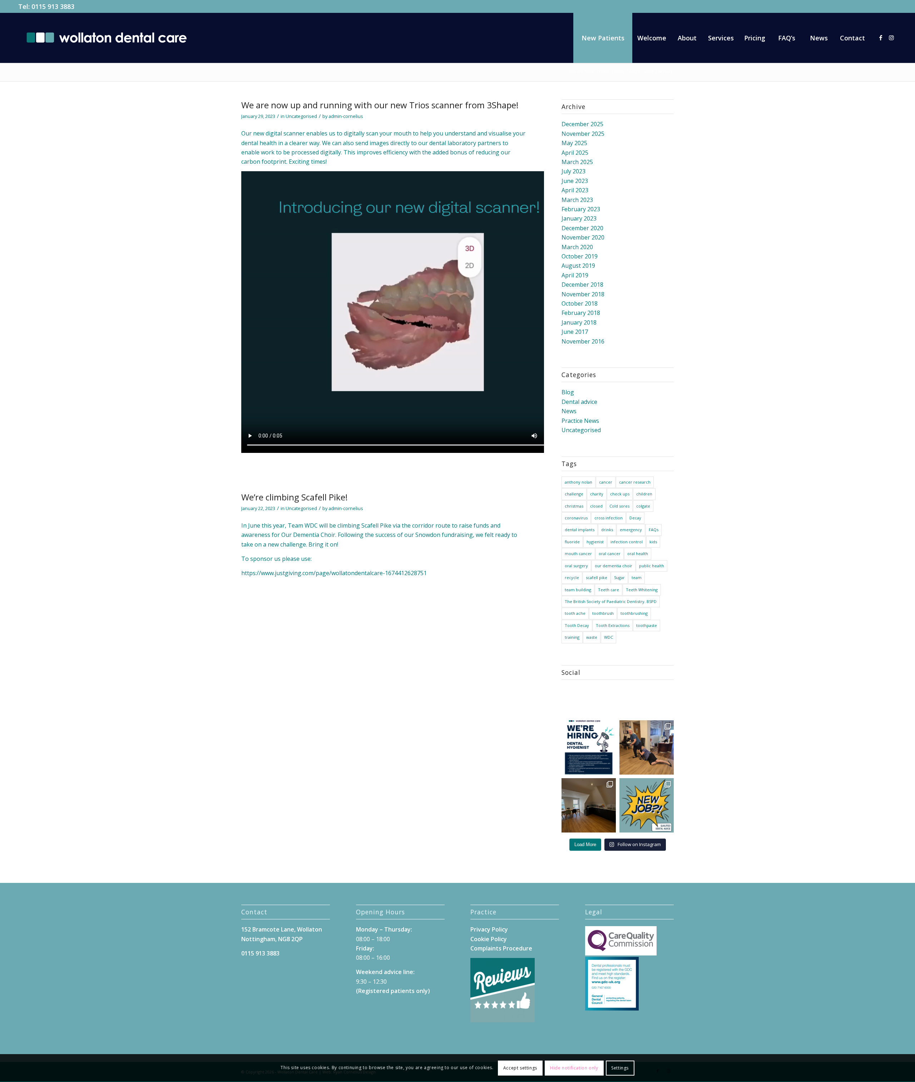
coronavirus (576, 517)
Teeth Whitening (642, 589)
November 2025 (583, 134)
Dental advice (579, 402)
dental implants (579, 529)
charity (596, 493)
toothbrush (603, 613)
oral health (637, 553)
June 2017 (575, 332)
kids (653, 541)
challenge (574, 493)
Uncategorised (301, 116)
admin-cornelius (345, 116)
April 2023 (575, 190)
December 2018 (582, 284)
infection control (626, 541)
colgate (643, 506)
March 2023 (577, 200)
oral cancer (609, 553)
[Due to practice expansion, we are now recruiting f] (646, 805)
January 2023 (579, 218)
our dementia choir (613, 565)
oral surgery (576, 565)
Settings (620, 1068)
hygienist (595, 541)
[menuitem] (602, 38)
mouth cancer (578, 553)
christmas (574, 506)
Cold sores (619, 506)
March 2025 (577, 162)
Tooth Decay (577, 625)
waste (591, 637)
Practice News (580, 421)
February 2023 (581, 209)
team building (578, 589)
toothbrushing (634, 613)
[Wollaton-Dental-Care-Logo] (106, 38)
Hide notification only (574, 1068)
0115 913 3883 (52, 6)
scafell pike (596, 577)
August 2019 (578, 266)
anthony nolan (578, 482)
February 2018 (581, 313)
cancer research (635, 482)
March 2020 (577, 247)
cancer (605, 482)
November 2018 (583, 294)
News (569, 411)
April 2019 (575, 275)
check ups (619, 493)
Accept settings (520, 1068)
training (572, 637)
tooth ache (575, 613)
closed (596, 506)
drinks (607, 529)
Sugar (619, 577)
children (644, 493)
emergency (631, 529)
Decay (635, 517)
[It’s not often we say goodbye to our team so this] (646, 747)
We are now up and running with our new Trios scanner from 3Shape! (380, 105)
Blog (568, 392)
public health (651, 565)
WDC (608, 637)
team (637, 577)
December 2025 (582, 124)
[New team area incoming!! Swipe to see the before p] (589, 805)
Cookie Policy (488, 939)
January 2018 (579, 322)
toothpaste (646, 625)
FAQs (653, 529)
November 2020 (583, 237)
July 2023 (573, 171)
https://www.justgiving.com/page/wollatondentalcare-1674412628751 (334, 573)
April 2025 (575, 153)
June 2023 (575, 181)
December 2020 (582, 228)
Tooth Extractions (612, 625)
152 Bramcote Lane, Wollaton (281, 929)
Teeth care (608, 589)
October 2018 (580, 303)
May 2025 (574, 143)
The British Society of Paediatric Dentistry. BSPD (611, 601)
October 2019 (580, 256)
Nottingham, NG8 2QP (272, 939)
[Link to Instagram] (891, 37)
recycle (572, 577)
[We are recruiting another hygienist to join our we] (589, 747)
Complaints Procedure (501, 948)
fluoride (572, 541)
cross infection (608, 517)
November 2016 (583, 341)
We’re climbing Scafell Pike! (294, 497)
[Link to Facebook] (880, 37)
